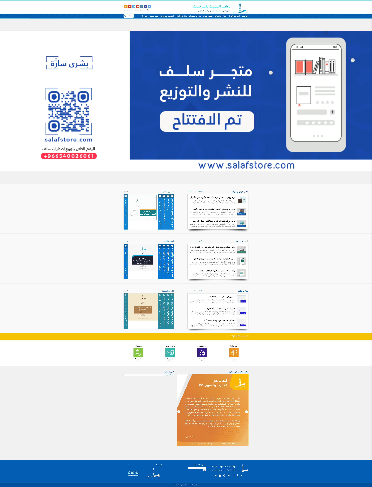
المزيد (234, 359)
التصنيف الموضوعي (167, 16)
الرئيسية (245, 16)
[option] (217, 212)
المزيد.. (200, 191)
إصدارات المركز (220, 16)
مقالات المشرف (195, 16)
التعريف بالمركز (234, 16)
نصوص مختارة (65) (168, 205)
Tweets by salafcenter (168, 375)
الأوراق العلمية (168, 291)
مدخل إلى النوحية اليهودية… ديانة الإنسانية (222, 297)
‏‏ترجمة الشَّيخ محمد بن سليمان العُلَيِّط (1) (168, 261)
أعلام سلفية (169, 241)
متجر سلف (154, 16)
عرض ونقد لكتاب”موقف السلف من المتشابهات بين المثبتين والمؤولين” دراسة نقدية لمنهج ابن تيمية (213, 272)
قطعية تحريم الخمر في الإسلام (226, 320)
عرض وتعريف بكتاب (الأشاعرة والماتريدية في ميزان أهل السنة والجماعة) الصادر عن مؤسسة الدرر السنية (213, 222)
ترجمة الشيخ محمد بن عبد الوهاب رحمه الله (126, 212)
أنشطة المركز (208, 16)
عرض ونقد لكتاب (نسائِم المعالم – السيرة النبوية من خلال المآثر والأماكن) (212, 247)
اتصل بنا (145, 16)
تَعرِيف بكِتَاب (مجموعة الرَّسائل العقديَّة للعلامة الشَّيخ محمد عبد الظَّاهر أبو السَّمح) (212, 199)
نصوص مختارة (168, 192)
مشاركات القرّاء (181, 16)
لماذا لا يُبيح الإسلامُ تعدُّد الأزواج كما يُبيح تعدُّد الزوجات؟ (217, 309)
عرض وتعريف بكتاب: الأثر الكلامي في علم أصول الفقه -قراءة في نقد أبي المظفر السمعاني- (212, 211)
